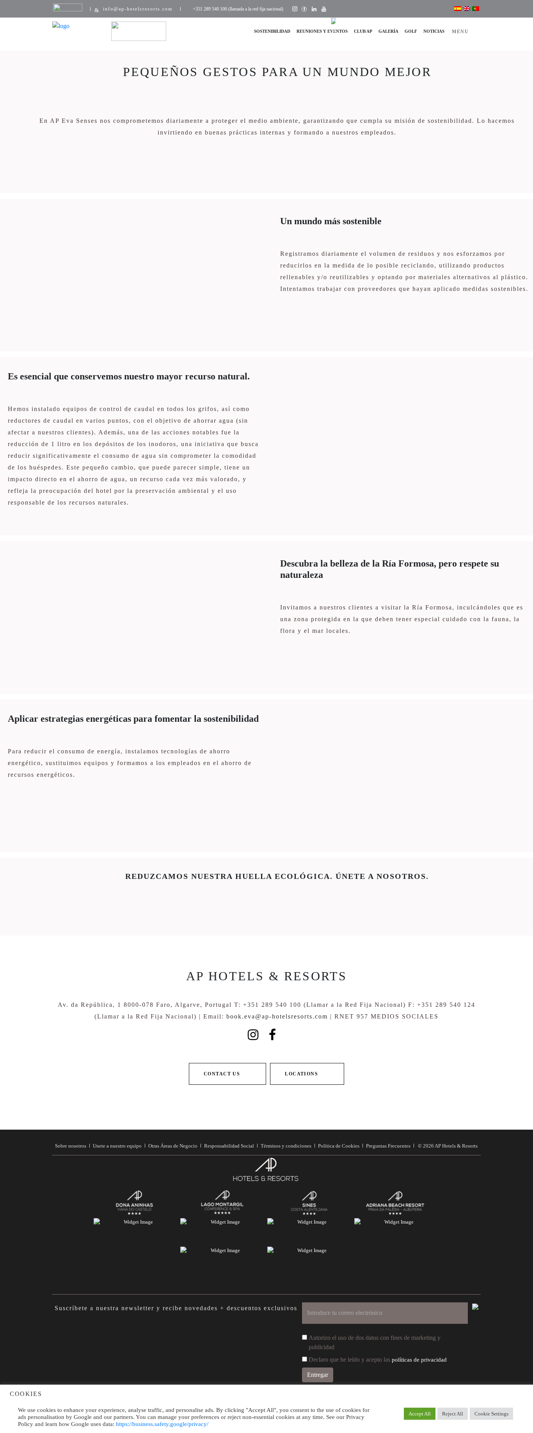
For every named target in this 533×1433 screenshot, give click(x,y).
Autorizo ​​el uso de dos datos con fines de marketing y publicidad (375, 1342)
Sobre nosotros (70, 1146)
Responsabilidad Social (229, 1146)
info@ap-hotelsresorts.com (137, 9)
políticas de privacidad (419, 1360)
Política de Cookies (338, 1146)
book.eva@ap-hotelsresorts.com (277, 1016)
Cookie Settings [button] (491, 1414)
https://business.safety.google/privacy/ (162, 1424)
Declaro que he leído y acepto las (378, 1359)
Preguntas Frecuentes (388, 1146)
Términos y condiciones (286, 1146)
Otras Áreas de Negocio (172, 1146)
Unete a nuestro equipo (117, 1146)
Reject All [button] (452, 1414)
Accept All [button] (420, 1414)
